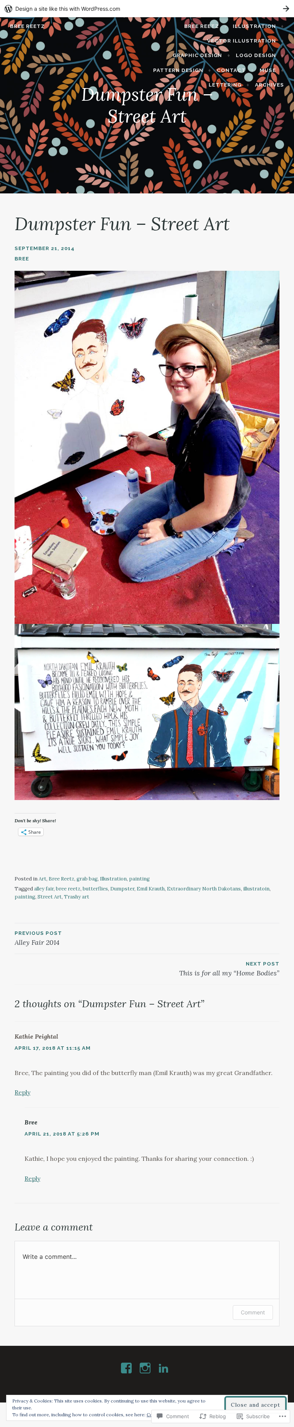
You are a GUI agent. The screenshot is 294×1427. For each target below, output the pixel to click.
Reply (22, 1092)
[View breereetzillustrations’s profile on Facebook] (127, 1368)
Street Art (50, 897)
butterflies (95, 888)
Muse (268, 70)
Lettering (225, 85)
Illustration (254, 26)
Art (42, 879)
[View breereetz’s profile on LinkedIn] (164, 1368)
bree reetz (68, 888)
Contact (231, 70)
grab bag (87, 879)
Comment (253, 1312)
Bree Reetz (27, 26)
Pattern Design (178, 70)
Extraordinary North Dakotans (204, 888)
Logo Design (256, 55)
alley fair (44, 888)
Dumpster (122, 888)
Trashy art (76, 897)
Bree (22, 259)
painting (139, 879)
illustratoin (256, 888)
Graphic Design (197, 55)
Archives (269, 85)
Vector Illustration (241, 41)
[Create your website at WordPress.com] (147, 8)
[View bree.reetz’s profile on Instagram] (146, 1368)
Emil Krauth (151, 888)
